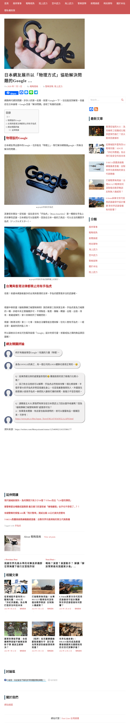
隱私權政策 (9, 10)
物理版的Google (14, 120)
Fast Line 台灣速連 (70, 718)
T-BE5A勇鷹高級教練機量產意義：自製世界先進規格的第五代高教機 (37, 519)
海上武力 (69, 3)
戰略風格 (34, 86)
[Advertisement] (44, 462)
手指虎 (18, 526)
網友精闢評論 (13, 127)
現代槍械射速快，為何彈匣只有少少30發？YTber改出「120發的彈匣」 (38, 500)
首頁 (6, 3)
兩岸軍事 (17, 3)
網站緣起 (8, 705)
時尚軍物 (108, 3)
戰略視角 (30, 3)
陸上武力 (43, 3)
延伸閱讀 (15, 130)
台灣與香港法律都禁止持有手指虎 (22, 124)
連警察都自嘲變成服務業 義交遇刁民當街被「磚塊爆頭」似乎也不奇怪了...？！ (42, 507)
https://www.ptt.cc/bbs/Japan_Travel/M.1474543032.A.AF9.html (44, 419)
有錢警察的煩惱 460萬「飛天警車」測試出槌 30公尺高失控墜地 (34, 513)
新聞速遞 (95, 3)
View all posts (49, 537)
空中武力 (56, 3)
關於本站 (121, 3)
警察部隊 (82, 3)
